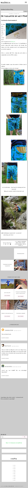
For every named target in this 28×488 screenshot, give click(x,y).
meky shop (18, 242)
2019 (14, 470)
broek (19, 241)
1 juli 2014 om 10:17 (15, 346)
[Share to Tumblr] (7, 244)
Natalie (8, 346)
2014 (14, 478)
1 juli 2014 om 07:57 (17, 330)
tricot (24, 244)
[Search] (24, 437)
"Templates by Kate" (18, 486)
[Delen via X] (5, 244)
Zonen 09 (13, 41)
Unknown (9, 330)
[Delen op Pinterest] (8, 244)
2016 (14, 475)
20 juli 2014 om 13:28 (17, 366)
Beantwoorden (5, 337)
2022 (14, 465)
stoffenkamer (18, 244)
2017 (14, 473)
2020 (14, 468)
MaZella (5, 2)
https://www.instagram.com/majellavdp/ (14, 442)
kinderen (23, 241)
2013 (14, 480)
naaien (23, 242)
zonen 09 (20, 245)
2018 (14, 471)
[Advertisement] (14, 418)
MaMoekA (8, 366)
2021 (14, 466)
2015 (14, 476)
